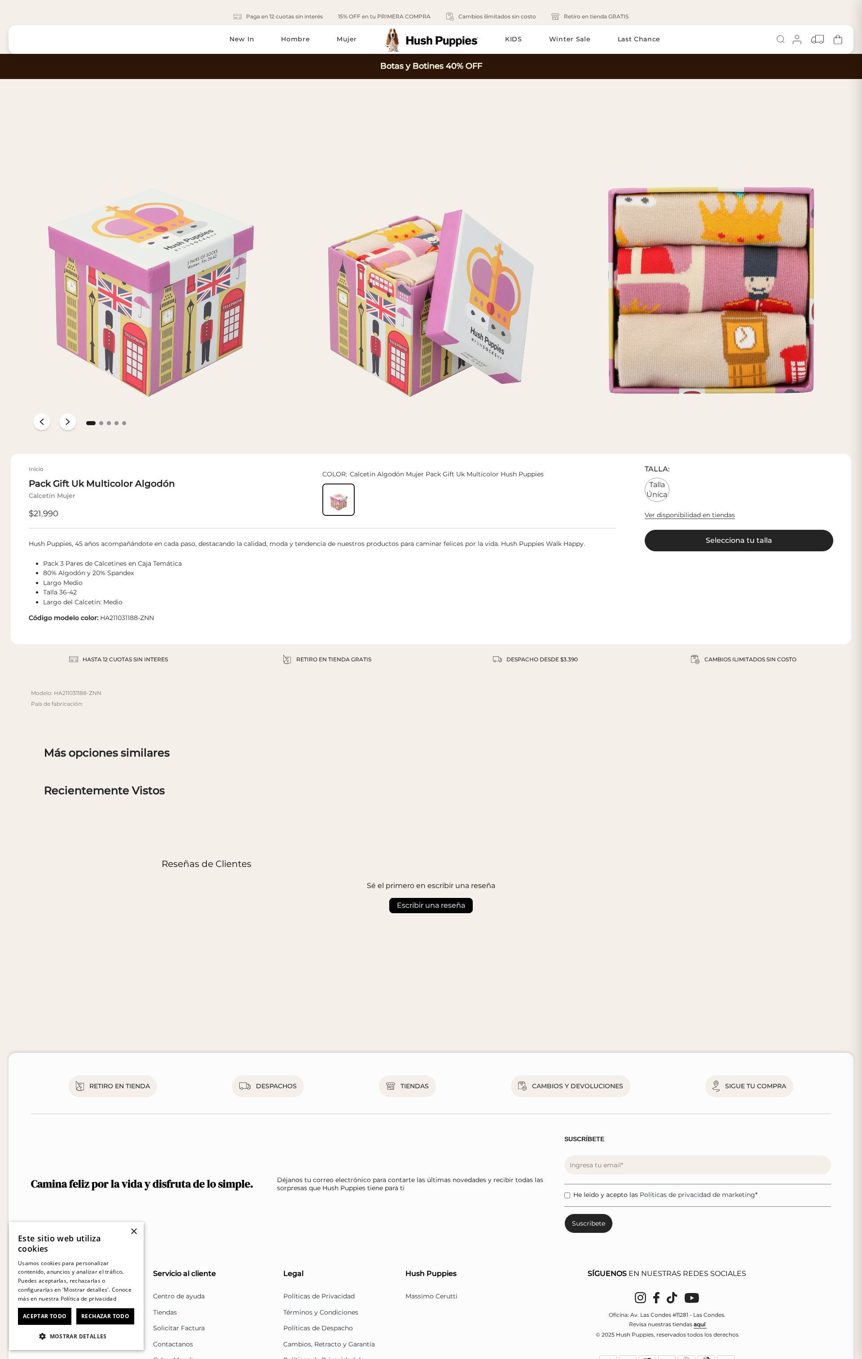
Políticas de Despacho (318, 1328)
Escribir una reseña (431, 905)
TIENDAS (414, 1086)
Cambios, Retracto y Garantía (329, 1344)
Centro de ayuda (179, 1296)
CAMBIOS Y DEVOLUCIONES (577, 1086)
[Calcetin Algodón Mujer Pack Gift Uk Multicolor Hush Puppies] (338, 500)
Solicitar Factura (179, 1328)
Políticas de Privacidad (319, 1296)
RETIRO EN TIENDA (119, 1086)
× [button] (133, 1231)
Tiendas (165, 1312)
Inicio (36, 469)
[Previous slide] (41, 422)
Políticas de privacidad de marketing (697, 1195)
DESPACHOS (276, 1086)
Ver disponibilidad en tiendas (690, 515)
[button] (91, 423)
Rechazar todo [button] (105, 1316)
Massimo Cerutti (431, 1296)
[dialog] (76, 1286)
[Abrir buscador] (781, 39)
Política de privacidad (89, 1298)
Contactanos (173, 1344)
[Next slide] (67, 422)
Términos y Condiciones (320, 1312)
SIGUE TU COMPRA (755, 1086)
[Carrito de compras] (838, 39)
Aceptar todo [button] (45, 1316)
